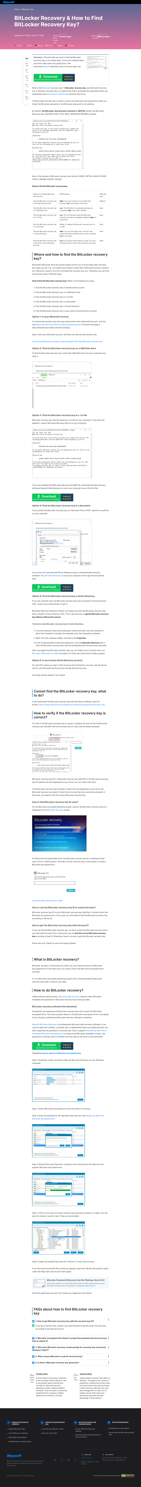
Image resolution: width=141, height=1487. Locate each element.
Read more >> (90, 1286)
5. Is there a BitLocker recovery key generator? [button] (56, 1362)
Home (16, 9)
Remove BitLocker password (18, 1437)
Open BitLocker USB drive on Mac (52, 1429)
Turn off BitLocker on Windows (18, 1433)
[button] (54, 78)
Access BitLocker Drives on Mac (49, 901)
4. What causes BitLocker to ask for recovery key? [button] (58, 1356)
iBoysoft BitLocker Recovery (44, 1024)
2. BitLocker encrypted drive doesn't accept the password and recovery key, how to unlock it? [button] (69, 1339)
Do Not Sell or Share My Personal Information (106, 1475)
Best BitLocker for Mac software (119, 1428)
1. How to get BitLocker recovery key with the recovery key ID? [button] (63, 1321)
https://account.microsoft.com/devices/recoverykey (58, 324)
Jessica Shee (103, 36)
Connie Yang (65, 36)
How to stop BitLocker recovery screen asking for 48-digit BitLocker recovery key (67, 341)
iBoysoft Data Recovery (51, 576)
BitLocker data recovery (69, 996)
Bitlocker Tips (28, 9)
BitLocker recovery (55, 810)
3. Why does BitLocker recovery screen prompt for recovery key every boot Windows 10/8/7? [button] (69, 1348)
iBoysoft (46, 66)
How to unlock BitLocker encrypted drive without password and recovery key (72, 705)
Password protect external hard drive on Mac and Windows (88, 1436)
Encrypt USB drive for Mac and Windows (85, 1430)
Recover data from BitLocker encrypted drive (121, 1433)
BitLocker (46, 88)
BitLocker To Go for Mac (49, 1433)
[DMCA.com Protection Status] (127, 1475)
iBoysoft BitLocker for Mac (17, 1429)
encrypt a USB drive (58, 94)
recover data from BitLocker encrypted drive (61, 1053)
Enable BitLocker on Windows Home (20, 1441)
